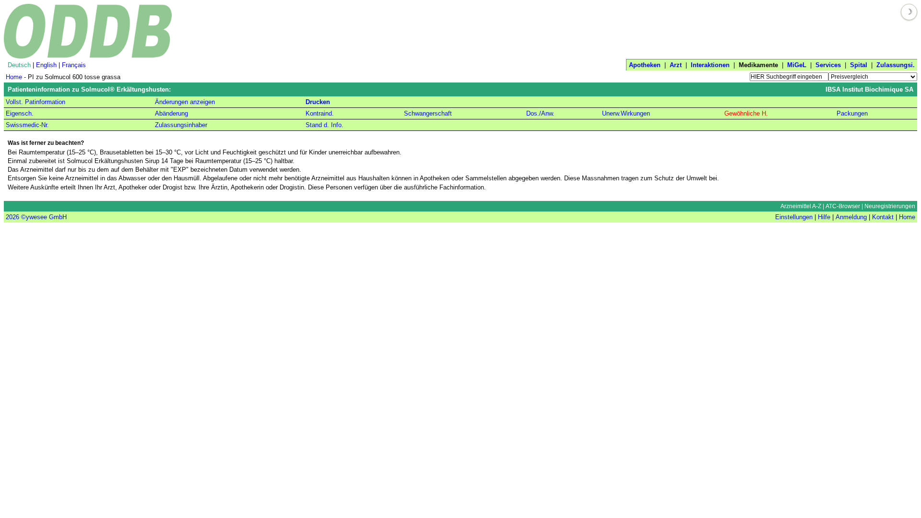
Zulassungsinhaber (181, 125)
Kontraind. (320, 113)
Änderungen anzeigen (185, 102)
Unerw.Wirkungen (626, 113)
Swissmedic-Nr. (27, 125)
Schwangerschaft (428, 113)
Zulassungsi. (895, 65)
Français (74, 65)
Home (14, 77)
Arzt (676, 65)
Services (828, 65)
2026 (12, 217)
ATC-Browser (843, 206)
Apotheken (645, 65)
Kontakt (883, 217)
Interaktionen (710, 65)
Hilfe (824, 217)
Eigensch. (20, 113)
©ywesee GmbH (43, 217)
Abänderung (171, 113)
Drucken (318, 102)
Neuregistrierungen (889, 206)
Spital (858, 65)
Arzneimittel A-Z (800, 206)
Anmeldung (851, 217)
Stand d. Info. (324, 125)
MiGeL (796, 65)
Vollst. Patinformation (35, 102)
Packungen (852, 113)
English (46, 65)
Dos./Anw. (540, 113)
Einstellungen (794, 217)
